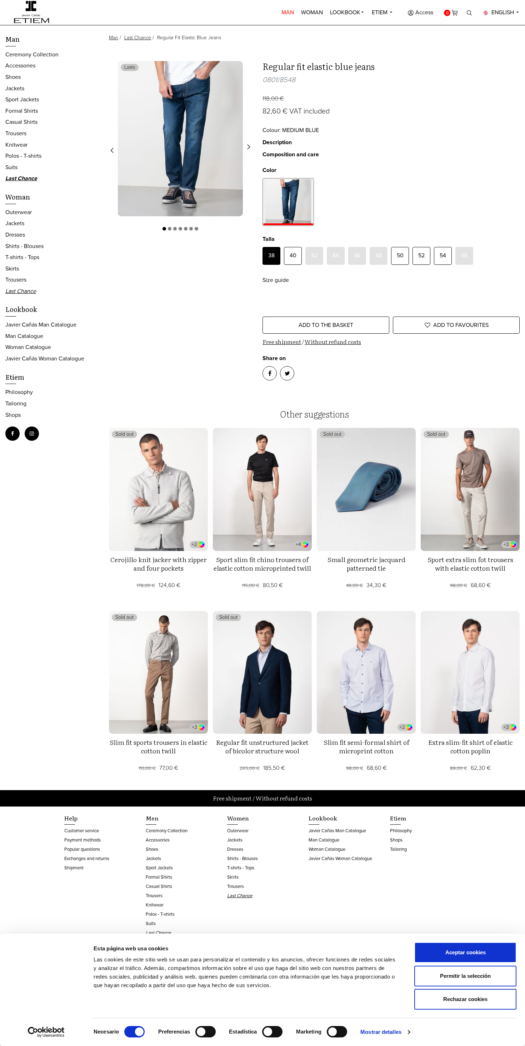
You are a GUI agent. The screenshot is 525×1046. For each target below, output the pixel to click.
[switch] (205, 1031)
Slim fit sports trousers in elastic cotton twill (158, 746)
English (502, 12)
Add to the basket (326, 325)
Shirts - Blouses (24, 246)
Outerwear (18, 212)
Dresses (15, 235)
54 (443, 255)
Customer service (81, 830)
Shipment (74, 867)
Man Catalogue (24, 336)
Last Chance (137, 37)
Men (152, 818)
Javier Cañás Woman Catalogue (44, 358)
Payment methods (82, 840)
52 (421, 255)
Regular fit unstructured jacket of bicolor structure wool (262, 746)
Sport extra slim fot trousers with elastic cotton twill (470, 564)
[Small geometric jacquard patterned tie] (366, 489)
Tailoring (15, 403)
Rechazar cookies (465, 999)
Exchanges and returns (86, 858)
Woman (312, 12)
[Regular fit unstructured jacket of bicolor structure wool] (262, 672)
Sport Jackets (22, 99)
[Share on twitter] (287, 373)
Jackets (14, 88)
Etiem (380, 12)
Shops (13, 415)
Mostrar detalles (380, 1032)
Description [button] (277, 142)
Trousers (15, 133)
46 (357, 255)
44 (335, 255)
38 (271, 255)
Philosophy (19, 392)
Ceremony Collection (32, 54)
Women (238, 818)
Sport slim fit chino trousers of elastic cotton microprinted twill (262, 564)
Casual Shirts (21, 122)
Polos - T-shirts (23, 156)
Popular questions (82, 849)
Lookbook (345, 12)
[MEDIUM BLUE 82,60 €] (288, 202)
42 (314, 255)
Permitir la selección (465, 976)
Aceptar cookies (465, 952)
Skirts (12, 268)
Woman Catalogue (28, 347)
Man (287, 12)
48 (378, 255)
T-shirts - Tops (22, 257)
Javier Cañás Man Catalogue (40, 324)
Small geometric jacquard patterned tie (366, 564)
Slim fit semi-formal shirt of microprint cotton (366, 746)
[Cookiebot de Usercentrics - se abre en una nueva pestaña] (46, 1032)
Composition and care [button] (290, 154)
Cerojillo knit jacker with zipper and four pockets (158, 564)
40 (293, 255)
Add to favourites (461, 325)
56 (464, 255)
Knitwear (16, 145)
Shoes (13, 77)
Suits (11, 167)
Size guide (275, 280)
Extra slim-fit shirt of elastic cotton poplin (470, 746)
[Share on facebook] (269, 373)
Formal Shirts (21, 111)
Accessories (20, 65)
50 (400, 255)
